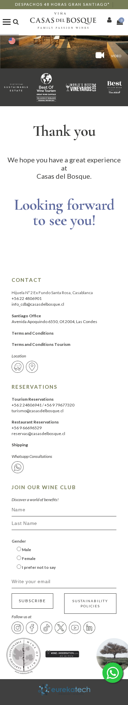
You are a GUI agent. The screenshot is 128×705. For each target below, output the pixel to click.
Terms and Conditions (33, 333)
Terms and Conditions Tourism (41, 344)
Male (26, 549)
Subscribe (32, 600)
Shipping (20, 444)
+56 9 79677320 (59, 404)
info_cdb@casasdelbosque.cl (38, 304)
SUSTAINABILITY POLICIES (90, 603)
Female (28, 558)
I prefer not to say (38, 567)
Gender (19, 541)
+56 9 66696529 (27, 427)
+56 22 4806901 (27, 298)
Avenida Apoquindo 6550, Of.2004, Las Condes (54, 321)
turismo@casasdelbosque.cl (37, 410)
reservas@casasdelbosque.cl (38, 433)
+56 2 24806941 (27, 404)
